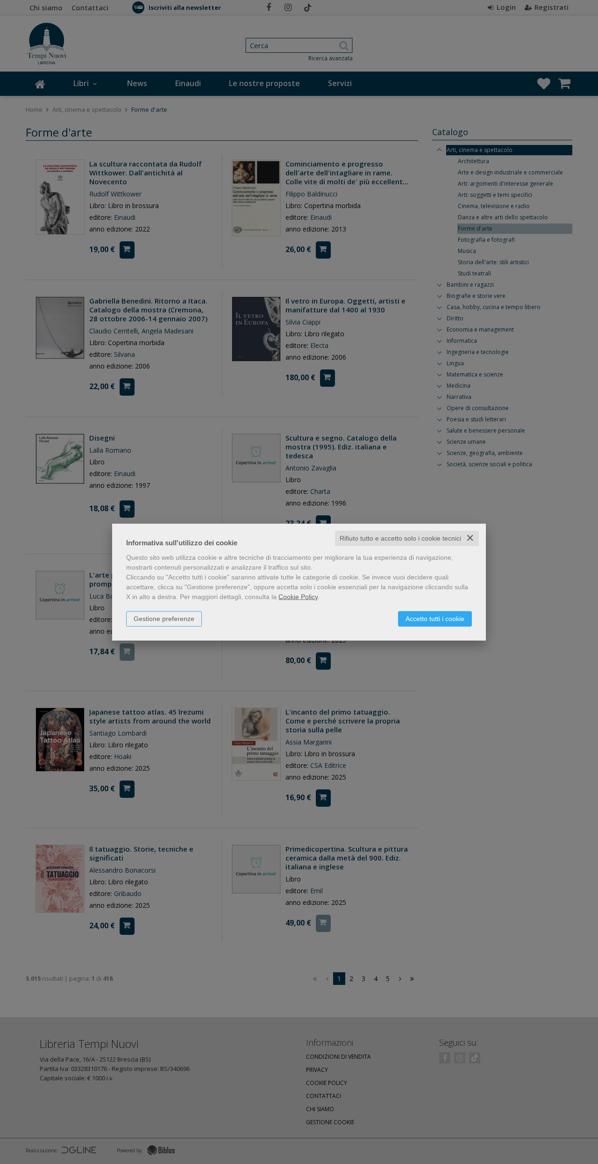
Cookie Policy (298, 596)
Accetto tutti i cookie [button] (435, 618)
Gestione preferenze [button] (164, 618)
